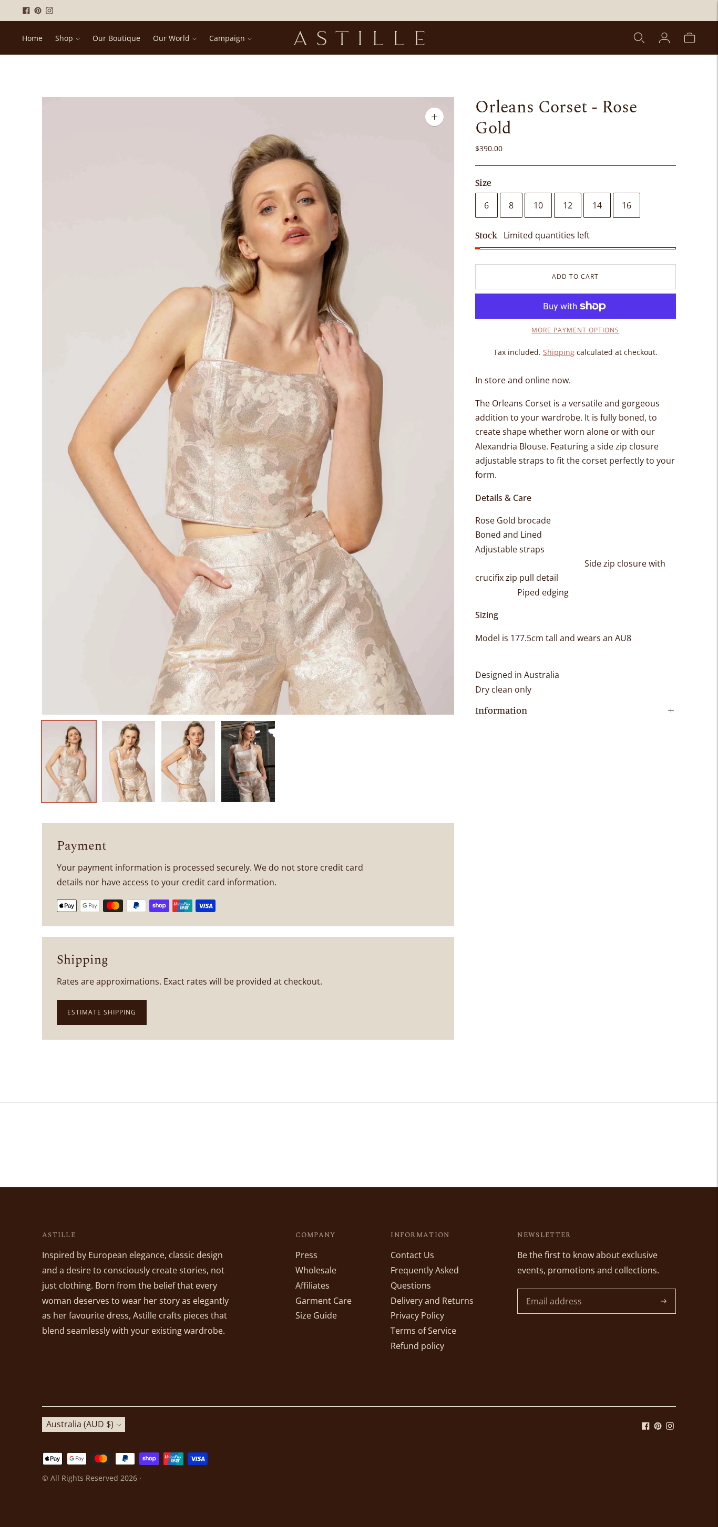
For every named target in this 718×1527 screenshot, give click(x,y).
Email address (553, 1289)
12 (567, 205)
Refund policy (417, 1346)
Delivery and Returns (432, 1300)
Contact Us (412, 1255)
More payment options (575, 330)
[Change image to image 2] (129, 761)
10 (538, 205)
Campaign (227, 38)
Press (306, 1255)
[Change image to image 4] (248, 761)
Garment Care (323, 1300)
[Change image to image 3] (188, 761)
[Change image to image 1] (69, 761)
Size (483, 182)
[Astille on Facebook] (26, 10)
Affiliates (312, 1285)
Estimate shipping (101, 1012)
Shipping (559, 352)
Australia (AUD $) (80, 1424)
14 (597, 205)
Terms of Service (423, 1330)
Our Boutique (116, 38)
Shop (64, 38)
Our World (171, 38)
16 (626, 205)
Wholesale (315, 1270)
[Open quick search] (639, 37)
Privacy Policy (417, 1315)
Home (32, 38)
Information (501, 710)
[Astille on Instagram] (49, 10)
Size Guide (316, 1315)
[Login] (664, 37)
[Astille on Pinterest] (38, 10)
